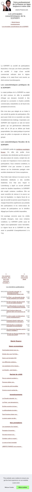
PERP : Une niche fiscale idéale (24, 277)
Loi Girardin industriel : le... (9, 398)
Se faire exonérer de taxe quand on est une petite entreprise (16, 302)
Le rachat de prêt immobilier (10, 386)
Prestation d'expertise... (8, 430)
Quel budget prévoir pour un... (10, 350)
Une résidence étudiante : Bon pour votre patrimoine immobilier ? (6, 279)
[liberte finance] (16, 5)
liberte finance (16, 22)
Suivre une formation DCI (9, 358)
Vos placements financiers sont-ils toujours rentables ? (16, 330)
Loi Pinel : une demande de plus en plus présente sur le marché (16, 298)
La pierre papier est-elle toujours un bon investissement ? (16, 316)
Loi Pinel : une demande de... (10, 402)
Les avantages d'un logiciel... (10, 426)
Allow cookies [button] (22, 487)
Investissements (15, 24)
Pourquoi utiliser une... (8, 382)
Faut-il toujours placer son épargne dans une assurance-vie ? (16, 312)
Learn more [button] (16, 482)
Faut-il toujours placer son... (10, 414)
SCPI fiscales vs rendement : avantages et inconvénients (15, 325)
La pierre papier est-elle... (9, 418)
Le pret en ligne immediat (9, 442)
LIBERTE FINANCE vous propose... (12, 446)
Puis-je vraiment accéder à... (10, 378)
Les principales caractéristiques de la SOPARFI (15, 26)
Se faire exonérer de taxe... (10, 406)
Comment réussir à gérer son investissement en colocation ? (15, 321)
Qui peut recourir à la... (8, 434)
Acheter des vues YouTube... (10, 354)
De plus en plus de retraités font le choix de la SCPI (16, 334)
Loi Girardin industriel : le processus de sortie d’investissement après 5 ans (15, 293)
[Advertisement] (16, 45)
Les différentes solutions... (9, 362)
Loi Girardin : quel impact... (9, 370)
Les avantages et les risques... (10, 366)
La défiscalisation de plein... (10, 410)
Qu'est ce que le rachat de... (10, 390)
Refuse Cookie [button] (9, 487)
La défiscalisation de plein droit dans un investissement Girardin (16, 306)
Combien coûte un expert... (10, 438)
